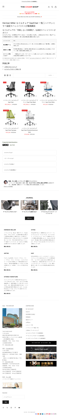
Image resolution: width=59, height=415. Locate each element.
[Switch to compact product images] (10, 75)
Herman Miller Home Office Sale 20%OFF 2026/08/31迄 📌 (29, 16)
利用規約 (28, 317)
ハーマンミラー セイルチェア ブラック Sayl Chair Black (29, 101)
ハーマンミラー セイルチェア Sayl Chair (11, 101)
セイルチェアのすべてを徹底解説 (34, 333)
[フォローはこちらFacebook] (3, 407)
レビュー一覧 (29, 325)
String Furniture (11, 277)
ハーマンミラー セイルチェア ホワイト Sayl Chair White (48, 101)
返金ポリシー (29, 319)
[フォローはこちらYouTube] (19, 407)
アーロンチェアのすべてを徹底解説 (35, 335)
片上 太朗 (8, 377)
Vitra (33, 230)
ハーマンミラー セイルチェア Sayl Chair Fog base (11, 129)
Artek (6, 253)
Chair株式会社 (9, 348)
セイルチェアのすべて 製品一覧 (12, 69)
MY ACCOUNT (30, 309)
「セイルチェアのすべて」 (35, 58)
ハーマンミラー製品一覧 (32, 327)
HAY (32, 253)
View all (29, 218)
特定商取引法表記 (30, 314)
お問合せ (28, 322)
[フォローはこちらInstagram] (11, 407)
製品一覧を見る (7, 246)
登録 (6, 402)
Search (28, 311)
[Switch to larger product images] (5, 75)
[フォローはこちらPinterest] (15, 407)
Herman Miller (10, 230)
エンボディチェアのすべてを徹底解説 (35, 338)
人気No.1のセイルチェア (10, 67)
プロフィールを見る (8, 186)
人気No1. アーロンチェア (32, 330)
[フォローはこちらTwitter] (7, 407)
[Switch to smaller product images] (7, 75)
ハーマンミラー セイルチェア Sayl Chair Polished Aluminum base (29, 130)
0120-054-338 (9, 345)
